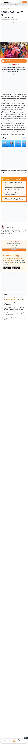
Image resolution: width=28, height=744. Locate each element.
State (7, 8)
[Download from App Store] (16, 268)
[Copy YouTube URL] (14, 64)
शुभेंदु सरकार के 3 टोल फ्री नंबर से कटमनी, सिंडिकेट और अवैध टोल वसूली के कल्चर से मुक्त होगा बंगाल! (14, 308)
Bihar (11, 8)
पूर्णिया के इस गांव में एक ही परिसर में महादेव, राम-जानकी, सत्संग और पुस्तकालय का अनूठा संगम (14, 198)
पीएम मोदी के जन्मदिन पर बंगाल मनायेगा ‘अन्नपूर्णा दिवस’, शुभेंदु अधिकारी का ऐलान (14, 313)
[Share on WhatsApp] (9, 64)
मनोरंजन (11, 258)
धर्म (21, 258)
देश (3, 258)
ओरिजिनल (23, 4)
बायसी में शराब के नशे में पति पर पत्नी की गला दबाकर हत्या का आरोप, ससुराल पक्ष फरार (13, 183)
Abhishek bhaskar (8, 17)
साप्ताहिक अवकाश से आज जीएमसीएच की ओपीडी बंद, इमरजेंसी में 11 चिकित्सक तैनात (14, 188)
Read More (3, 236)
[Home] (7, 2)
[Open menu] (2, 2)
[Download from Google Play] (7, 268)
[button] (14, 50)
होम (1, 4)
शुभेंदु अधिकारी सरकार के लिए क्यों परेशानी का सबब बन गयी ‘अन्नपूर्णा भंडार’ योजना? (14, 303)
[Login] (14, 741)
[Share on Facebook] (12, 64)
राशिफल (8, 260)
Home (2, 8)
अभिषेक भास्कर (10, 227)
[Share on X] (18, 64)
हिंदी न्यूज (10, 262)
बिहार (8, 4)
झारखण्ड (4, 4)
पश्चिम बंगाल (17, 4)
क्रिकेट (4, 260)
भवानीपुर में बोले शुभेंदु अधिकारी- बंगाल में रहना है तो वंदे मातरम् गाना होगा (14, 318)
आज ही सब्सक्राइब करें (14, 249)
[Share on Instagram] (16, 64)
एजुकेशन (7, 258)
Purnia (15, 8)
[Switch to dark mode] (20, 2)
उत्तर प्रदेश (12, 4)
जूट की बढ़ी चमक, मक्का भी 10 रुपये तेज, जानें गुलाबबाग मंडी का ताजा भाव (14, 193)
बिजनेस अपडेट (17, 258)
